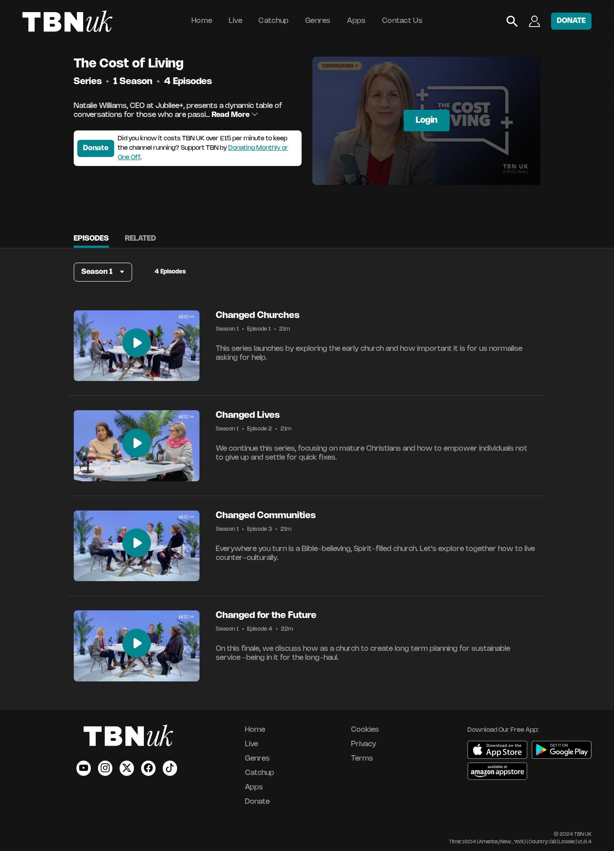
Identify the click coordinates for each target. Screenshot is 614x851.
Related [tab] (140, 238)
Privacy (363, 744)
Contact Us (402, 21)
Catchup (273, 21)
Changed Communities (266, 515)
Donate (95, 148)
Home (201, 21)
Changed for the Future (266, 615)
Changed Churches (257, 315)
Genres (318, 21)
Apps (356, 21)
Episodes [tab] (91, 238)
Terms (362, 758)
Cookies (365, 729)
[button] (103, 272)
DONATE (571, 21)
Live (235, 21)
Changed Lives (248, 415)
